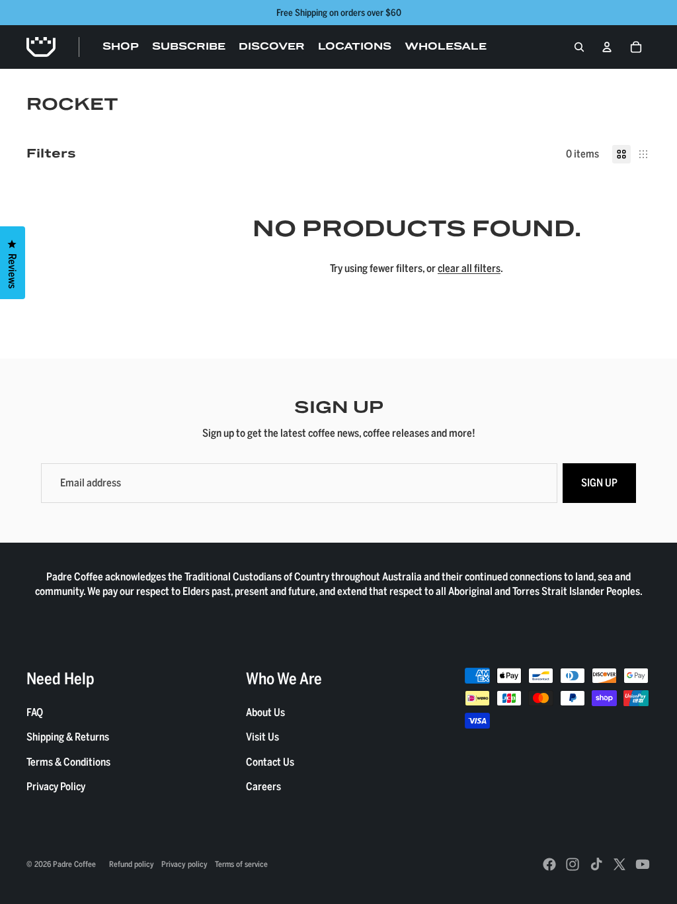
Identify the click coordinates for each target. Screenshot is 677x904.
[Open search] (579, 47)
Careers (263, 786)
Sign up (599, 482)
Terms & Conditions (68, 761)
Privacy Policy (55, 786)
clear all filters (469, 268)
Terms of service (241, 863)
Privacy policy (184, 863)
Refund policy (131, 863)
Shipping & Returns (67, 736)
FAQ (34, 712)
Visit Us (262, 736)
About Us (265, 712)
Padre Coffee (74, 863)
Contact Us (270, 761)
